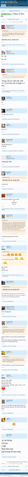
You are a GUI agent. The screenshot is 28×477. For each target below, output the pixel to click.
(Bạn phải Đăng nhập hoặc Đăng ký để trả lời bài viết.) (17, 461)
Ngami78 (3, 64)
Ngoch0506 (9, 434)
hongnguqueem (5, 119)
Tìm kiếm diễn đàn (4, 7)
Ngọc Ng (8, 51)
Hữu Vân (8, 156)
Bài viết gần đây (13, 7)
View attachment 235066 (7, 77)
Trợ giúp (25, 473)
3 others (19, 64)
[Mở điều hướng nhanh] (26, 10)
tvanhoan (18, 150)
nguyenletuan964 (13, 64)
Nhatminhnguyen (10, 306)
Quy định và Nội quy (24, 475)
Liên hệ (22, 473)
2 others (23, 208)
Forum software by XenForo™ (6, 475)
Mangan (11, 208)
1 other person (22, 44)
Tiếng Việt (3, 473)
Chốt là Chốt (15, 44)
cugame (8, 124)
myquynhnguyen (5, 44)
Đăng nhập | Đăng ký (22, 1)
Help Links (16, 5)
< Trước (2, 463)
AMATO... (7, 64)
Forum (3, 5)
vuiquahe (8, 97)
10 (16, 463)
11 (18, 463)
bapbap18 (11, 44)
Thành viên (9, 5)
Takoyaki (8, 246)
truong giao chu (10, 25)
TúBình (8, 418)
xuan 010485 (9, 109)
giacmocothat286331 (13, 90)
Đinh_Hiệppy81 (10, 281)
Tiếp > (21, 463)
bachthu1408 (9, 139)
